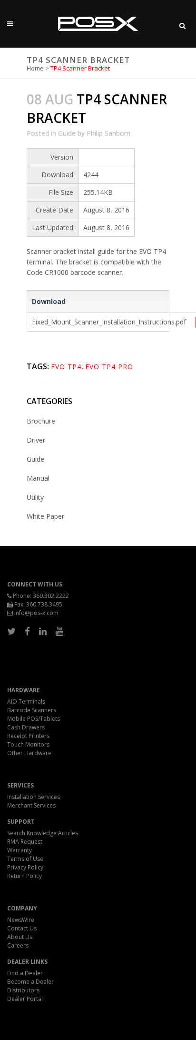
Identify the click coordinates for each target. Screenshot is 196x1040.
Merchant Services (31, 805)
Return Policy (24, 876)
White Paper (45, 516)
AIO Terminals (26, 701)
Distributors (23, 990)
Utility (35, 497)
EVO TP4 (66, 366)
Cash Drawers (26, 727)
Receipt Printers (28, 736)
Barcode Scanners (31, 710)
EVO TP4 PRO (109, 366)
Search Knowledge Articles (42, 833)
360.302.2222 (51, 596)
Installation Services (33, 797)
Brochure (41, 420)
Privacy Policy (25, 867)
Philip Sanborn (108, 133)
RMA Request (24, 842)
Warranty (19, 850)
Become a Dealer (30, 982)
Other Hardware (29, 753)
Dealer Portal (25, 999)
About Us (19, 937)
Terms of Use (25, 859)
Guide (67, 133)
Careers (18, 945)
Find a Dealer (25, 973)
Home (35, 68)
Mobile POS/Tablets (33, 719)
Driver (36, 439)
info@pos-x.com (36, 613)
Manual (38, 478)
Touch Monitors (28, 744)
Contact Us (22, 928)
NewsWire (20, 920)
